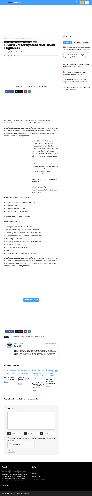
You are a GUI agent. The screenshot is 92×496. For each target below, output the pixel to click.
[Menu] (4, 2)
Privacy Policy (37, 476)
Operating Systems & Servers (24, 42)
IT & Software (8, 42)
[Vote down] (8, 55)
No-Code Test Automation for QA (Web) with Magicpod (38, 385)
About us (35, 471)
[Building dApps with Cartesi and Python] (52, 371)
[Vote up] (11, 55)
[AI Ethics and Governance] (10, 371)
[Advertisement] (46, 19)
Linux (14, 42)
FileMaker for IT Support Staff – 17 (24, 379)
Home (6, 39)
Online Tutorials (19, 344)
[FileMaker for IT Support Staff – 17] (24, 371)
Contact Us (5, 485)
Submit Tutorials (82, 2)
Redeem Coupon (31, 300)
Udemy (35, 42)
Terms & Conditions (39, 479)
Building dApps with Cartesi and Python (51, 381)
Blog (34, 474)
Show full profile (50, 344)
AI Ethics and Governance (9, 378)
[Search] (77, 2)
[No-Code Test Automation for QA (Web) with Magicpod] (38, 371)
